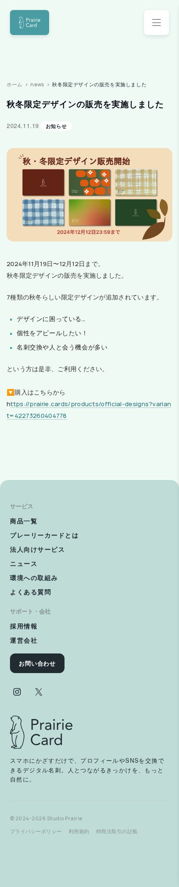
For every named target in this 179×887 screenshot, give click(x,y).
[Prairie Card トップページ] (41, 732)
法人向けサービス (37, 549)
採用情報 (23, 626)
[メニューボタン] (156, 22)
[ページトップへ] (29, 22)
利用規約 (79, 831)
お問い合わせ (37, 663)
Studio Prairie (64, 818)
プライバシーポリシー (36, 831)
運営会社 (23, 640)
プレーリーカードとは (44, 535)
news (37, 84)
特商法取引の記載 (117, 831)
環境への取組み (34, 577)
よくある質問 (30, 591)
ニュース (23, 563)
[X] (39, 692)
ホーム (14, 84)
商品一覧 (23, 520)
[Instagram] (17, 692)
